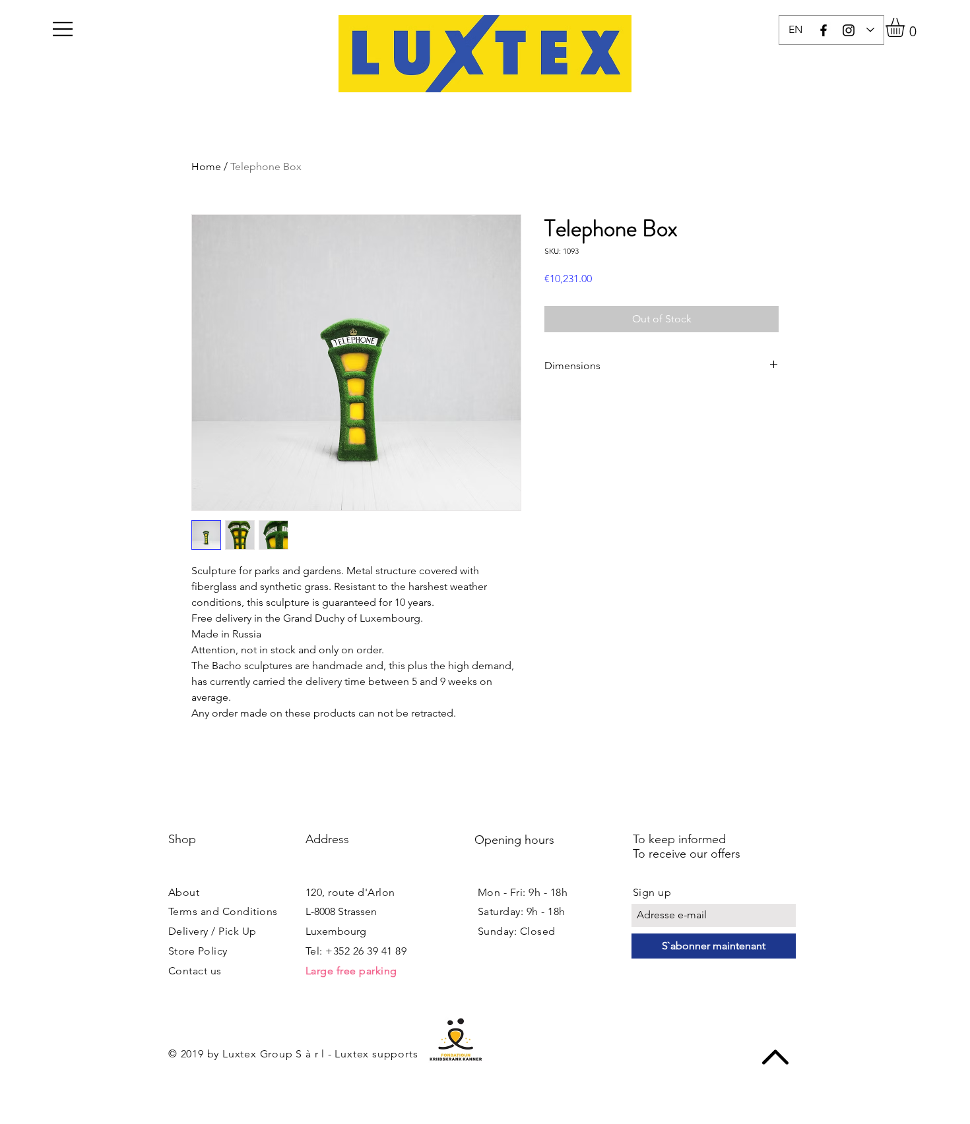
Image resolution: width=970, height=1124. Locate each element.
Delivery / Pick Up (212, 931)
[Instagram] (849, 30)
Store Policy (198, 951)
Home (206, 166)
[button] (63, 29)
